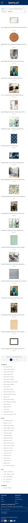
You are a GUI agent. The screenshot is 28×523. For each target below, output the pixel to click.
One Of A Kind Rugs (9, 414)
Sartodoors (7, 433)
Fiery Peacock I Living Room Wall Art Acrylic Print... (12, 78)
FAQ (16, 501)
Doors (6, 386)
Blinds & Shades (8, 399)
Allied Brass (7, 435)
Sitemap (16, 503)
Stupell (6, 463)
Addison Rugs (8, 425)
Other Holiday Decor (9, 401)
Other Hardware (8, 384)
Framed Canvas (8, 369)
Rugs (6, 396)
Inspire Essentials (9, 445)
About (2, 499)
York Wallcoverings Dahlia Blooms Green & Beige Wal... (13, 196)
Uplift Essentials (8, 443)
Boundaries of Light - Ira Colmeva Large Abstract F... (12, 128)
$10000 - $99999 (8, 471)
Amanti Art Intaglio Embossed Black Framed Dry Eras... (13, 348)
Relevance (10, 11)
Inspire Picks (7, 448)
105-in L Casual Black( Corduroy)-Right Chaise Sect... (12, 95)
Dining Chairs (8, 411)
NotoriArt (7, 455)
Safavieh (7, 423)
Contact (2, 501)
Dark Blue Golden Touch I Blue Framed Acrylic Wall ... (12, 162)
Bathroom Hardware (9, 394)
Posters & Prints (8, 379)
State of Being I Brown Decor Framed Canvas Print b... (13, 112)
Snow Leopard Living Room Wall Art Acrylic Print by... (12, 61)
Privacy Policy (17, 497)
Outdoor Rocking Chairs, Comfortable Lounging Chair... (13, 264)
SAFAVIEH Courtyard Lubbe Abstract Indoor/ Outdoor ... (13, 247)
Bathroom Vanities (9, 391)
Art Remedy (8, 420)
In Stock (7, 488)
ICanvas (6, 460)
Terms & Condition (18, 499)
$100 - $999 (8, 476)
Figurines (7, 406)
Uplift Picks (7, 440)
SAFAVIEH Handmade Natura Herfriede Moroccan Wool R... (14, 281)
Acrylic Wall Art (8, 376)
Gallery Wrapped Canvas (10, 381)
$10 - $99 (7, 479)
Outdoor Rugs (8, 374)
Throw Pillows (8, 389)
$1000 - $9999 (8, 474)
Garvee (6, 458)
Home (2, 497)
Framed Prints (8, 371)
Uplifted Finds (8, 438)
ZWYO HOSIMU (8, 465)
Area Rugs (7, 366)
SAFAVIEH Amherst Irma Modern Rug (9, 145)
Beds (6, 409)
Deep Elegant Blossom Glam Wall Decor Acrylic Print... (13, 213)
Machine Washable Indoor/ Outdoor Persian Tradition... (13, 179)
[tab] (2, 9)
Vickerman (7, 453)
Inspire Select (8, 450)
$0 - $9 (6, 481)
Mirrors (6, 404)
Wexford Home (8, 430)
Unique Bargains (9, 428)
